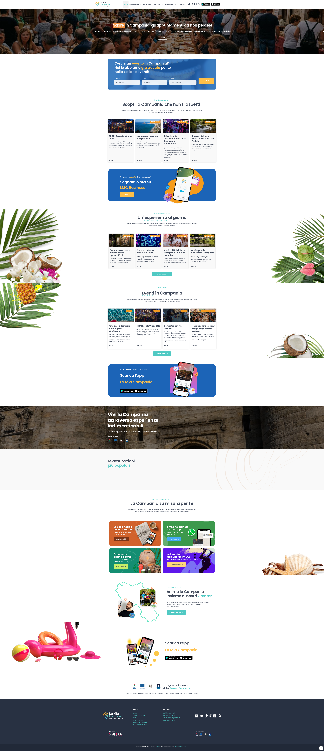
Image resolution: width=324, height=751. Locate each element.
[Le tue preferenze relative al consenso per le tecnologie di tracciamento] (321, 748)
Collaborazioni (169, 4)
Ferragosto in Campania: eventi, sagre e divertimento (119, 328)
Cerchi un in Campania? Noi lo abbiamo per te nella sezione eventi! (142, 67)
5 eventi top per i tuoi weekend (173, 327)
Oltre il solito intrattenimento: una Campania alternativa (175, 140)
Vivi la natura (121, 566)
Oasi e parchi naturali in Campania (202, 251)
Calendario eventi (169, 720)
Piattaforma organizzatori (171, 718)
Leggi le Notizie (121, 539)
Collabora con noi (139, 715)
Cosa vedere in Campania (138, 4)
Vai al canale (174, 539)
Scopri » (111, 160)
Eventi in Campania (154, 4)
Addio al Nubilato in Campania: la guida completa (174, 253)
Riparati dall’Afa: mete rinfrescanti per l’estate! (203, 139)
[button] (2, 31)
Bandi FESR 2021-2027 (140, 725)
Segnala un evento (169, 715)
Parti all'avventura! (176, 564)
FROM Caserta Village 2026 (120, 137)
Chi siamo (136, 713)
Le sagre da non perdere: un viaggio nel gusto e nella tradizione (203, 328)
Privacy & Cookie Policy (181, 747)
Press (135, 718)
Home (126, 4)
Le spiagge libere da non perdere (147, 137)
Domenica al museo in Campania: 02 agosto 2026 (120, 253)
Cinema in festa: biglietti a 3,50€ (145, 251)
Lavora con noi (138, 720)
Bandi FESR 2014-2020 (140, 722)
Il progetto (181, 4)
